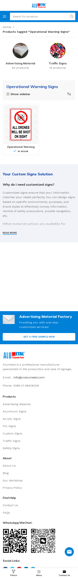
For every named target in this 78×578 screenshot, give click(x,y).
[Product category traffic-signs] (57, 57)
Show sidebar (20, 94)
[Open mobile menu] (4, 16)
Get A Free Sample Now (39, 336)
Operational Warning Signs (21, 148)
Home (7, 27)
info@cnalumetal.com (29, 377)
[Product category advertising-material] (20, 57)
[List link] (39, 404)
